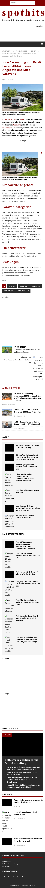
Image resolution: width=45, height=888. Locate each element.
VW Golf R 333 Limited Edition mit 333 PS (25, 516)
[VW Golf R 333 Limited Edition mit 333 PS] (9, 521)
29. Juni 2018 (19, 806)
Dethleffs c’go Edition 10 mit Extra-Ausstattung (27, 446)
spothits (14, 886)
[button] (41, 44)
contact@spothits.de (28, 886)
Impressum (6, 861)
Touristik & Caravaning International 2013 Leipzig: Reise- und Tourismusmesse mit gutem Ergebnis (27, 396)
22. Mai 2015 (8, 80)
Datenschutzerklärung (10, 864)
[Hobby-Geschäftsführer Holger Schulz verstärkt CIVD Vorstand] (7, 424)
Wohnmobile (21, 51)
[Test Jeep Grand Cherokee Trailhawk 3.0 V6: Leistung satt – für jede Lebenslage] (9, 644)
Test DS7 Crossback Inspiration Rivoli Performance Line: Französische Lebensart (25, 545)
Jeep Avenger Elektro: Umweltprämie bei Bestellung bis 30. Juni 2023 (28, 508)
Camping (12, 286)
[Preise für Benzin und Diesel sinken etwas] (7, 822)
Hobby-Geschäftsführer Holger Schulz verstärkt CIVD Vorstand (27, 423)
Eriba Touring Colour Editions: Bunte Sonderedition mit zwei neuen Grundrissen (25, 477)
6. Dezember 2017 (20, 845)
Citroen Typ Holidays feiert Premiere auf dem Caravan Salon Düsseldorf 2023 (27, 457)
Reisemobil (35, 286)
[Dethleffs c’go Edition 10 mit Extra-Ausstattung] (9, 448)
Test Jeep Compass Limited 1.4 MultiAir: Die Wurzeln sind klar (28, 583)
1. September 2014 (21, 416)
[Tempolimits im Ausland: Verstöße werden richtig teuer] (7, 802)
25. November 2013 (10, 404)
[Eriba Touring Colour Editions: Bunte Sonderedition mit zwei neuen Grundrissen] (9, 480)
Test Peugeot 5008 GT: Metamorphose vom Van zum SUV (28, 555)
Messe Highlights (11, 728)
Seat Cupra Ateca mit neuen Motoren (27, 491)
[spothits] (22, 21)
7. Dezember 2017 (20, 818)
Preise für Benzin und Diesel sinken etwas (25, 813)
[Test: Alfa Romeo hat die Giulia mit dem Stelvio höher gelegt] (9, 605)
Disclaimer (6, 866)
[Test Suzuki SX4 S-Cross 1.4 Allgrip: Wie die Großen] (9, 574)
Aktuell (6, 437)
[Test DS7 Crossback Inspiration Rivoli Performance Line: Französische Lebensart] (9, 544)
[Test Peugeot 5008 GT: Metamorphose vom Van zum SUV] (9, 560)
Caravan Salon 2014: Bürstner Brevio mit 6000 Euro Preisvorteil (27, 411)
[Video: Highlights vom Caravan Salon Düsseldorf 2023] (9, 467)
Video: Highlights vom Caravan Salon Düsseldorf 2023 (26, 466)
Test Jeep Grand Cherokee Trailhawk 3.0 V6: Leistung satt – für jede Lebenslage (26, 639)
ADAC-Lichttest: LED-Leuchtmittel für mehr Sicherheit (28, 839)
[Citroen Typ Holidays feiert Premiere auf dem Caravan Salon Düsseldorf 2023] (9, 457)
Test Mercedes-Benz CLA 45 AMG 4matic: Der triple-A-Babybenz (27, 618)
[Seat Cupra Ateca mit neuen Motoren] (9, 496)
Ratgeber (7, 794)
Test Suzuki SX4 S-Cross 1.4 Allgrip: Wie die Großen (27, 573)
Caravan (23, 286)
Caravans (17, 125)
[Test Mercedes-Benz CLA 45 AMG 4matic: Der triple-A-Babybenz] (9, 624)
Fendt (22, 119)
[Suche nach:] (22, 3)
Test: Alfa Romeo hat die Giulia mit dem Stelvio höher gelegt (27, 602)
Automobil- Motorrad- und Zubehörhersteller (18, 877)
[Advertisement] (23, 145)
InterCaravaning (9, 119)
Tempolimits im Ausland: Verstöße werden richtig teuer (28, 801)
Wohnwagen (7, 127)
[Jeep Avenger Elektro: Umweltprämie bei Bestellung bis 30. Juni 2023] (9, 508)
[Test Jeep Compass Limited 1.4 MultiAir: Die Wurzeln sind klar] (9, 588)
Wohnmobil (9, 291)
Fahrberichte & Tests (13, 534)
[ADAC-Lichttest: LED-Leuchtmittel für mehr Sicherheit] (7, 841)
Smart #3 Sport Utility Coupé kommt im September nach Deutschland (23, 786)
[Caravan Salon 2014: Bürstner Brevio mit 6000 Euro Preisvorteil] (7, 412)
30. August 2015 (20, 428)
